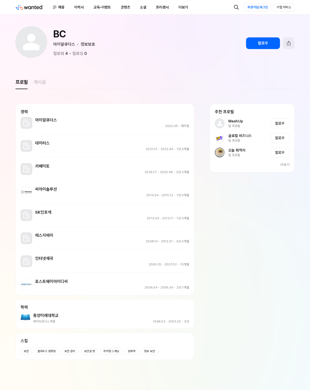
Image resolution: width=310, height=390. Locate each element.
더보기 (284, 165)
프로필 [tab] (22, 82)
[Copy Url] (288, 43)
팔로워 (60, 53)
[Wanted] (34, 7)
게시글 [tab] (39, 82)
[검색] (236, 7)
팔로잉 (79, 53)
